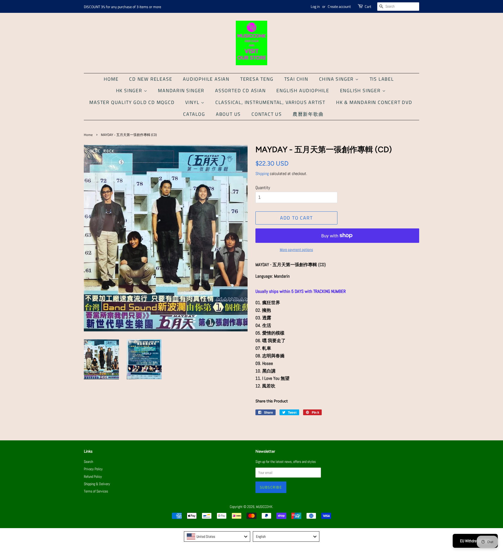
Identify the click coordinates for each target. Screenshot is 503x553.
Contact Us (267, 114)
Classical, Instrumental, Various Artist (270, 102)
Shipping (262, 173)
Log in (315, 6)
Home (111, 79)
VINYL (193, 102)
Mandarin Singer (181, 90)
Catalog (194, 114)
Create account (339, 6)
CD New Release (150, 79)
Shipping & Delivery (97, 483)
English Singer (361, 90)
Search (88, 461)
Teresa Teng (257, 79)
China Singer (337, 79)
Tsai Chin (296, 79)
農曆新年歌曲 (308, 114)
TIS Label (382, 79)
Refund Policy (93, 476)
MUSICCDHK (264, 506)
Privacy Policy (93, 469)
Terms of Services (96, 491)
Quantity (262, 187)
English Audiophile (302, 90)
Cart (368, 6)
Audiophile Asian (206, 79)
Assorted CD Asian (240, 90)
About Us (228, 114)
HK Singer (130, 90)
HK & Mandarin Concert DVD (374, 102)
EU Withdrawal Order (475, 540)
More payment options (296, 249)
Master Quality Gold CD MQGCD (131, 102)
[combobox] (217, 536)
